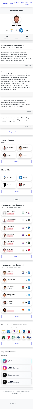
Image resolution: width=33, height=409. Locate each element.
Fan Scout (27, 3)
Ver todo (16, 162)
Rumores (16, 2)
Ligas (22, 2)
